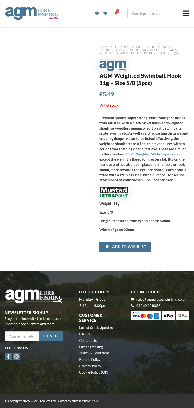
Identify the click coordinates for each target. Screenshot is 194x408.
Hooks (154, 47)
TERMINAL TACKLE (129, 47)
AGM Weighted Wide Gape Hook (151, 154)
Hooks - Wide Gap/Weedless (141, 50)
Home (104, 47)
